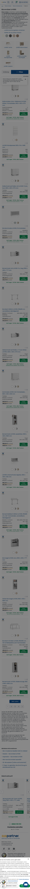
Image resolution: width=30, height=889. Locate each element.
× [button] (28, 859)
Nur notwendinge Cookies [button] (9, 885)
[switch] (3, 887)
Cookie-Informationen (24, 879)
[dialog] (15, 873)
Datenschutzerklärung (13, 880)
